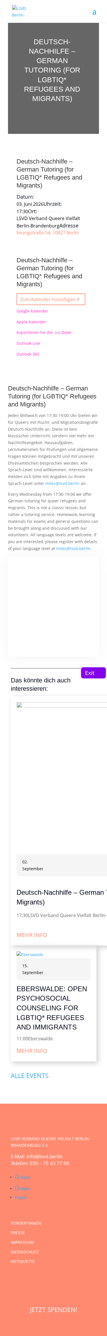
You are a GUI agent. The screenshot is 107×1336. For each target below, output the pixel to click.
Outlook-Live (28, 343)
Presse (18, 1232)
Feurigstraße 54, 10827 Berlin (48, 232)
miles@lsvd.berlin (62, 483)
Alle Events (30, 1075)
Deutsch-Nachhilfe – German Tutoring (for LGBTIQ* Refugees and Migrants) (52, 396)
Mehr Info (32, 935)
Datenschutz (25, 1252)
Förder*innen (26, 1223)
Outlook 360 (28, 354)
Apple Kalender (31, 322)
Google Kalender (32, 311)
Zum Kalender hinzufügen (48, 299)
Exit (89, 673)
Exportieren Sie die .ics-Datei (44, 332)
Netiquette (23, 1261)
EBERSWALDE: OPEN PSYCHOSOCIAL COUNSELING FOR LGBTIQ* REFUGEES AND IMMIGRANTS (52, 1008)
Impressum (22, 1242)
